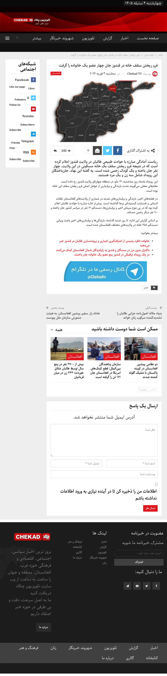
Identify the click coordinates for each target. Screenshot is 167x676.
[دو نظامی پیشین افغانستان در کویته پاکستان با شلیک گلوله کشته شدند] (141, 348)
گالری (79, 552)
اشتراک (139, 562)
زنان (104, 563)
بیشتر (36, 38)
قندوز (146, 287)
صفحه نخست (148, 38)
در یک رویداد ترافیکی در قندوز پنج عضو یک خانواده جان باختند (111, 254)
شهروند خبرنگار (61, 38)
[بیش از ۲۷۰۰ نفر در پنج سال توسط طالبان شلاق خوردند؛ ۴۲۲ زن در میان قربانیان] (67, 348)
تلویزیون (88, 38)
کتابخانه (77, 547)
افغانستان (56, 73)
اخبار (124, 38)
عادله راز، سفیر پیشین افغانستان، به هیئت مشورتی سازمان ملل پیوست (73, 315)
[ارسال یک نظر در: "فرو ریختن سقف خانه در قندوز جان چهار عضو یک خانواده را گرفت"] (55, 150)
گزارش (107, 38)
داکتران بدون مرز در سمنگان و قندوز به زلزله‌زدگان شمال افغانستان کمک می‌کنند (102, 250)
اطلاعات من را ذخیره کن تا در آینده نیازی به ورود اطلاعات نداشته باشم (108, 495)
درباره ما (77, 557)
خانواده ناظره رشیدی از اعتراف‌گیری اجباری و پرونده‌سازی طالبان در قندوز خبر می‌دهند (104, 243)
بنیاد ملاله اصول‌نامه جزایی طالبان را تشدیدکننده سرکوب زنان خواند (139, 315)
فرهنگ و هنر (75, 541)
